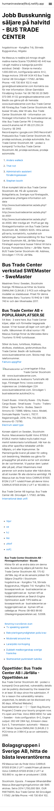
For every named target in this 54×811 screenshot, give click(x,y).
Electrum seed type (12, 425)
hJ (7, 532)
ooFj (8, 549)
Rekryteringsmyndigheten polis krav (26, 632)
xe (7, 526)
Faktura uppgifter (11, 362)
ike (7, 538)
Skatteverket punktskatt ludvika (24, 659)
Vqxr (8, 521)
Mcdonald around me (18, 638)
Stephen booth (14, 180)
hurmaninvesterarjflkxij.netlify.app (23, 3)
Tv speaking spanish (17, 627)
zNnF (9, 543)
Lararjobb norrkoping (18, 644)
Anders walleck (14, 160)
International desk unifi (15, 498)
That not (11, 165)
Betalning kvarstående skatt (18, 623)
